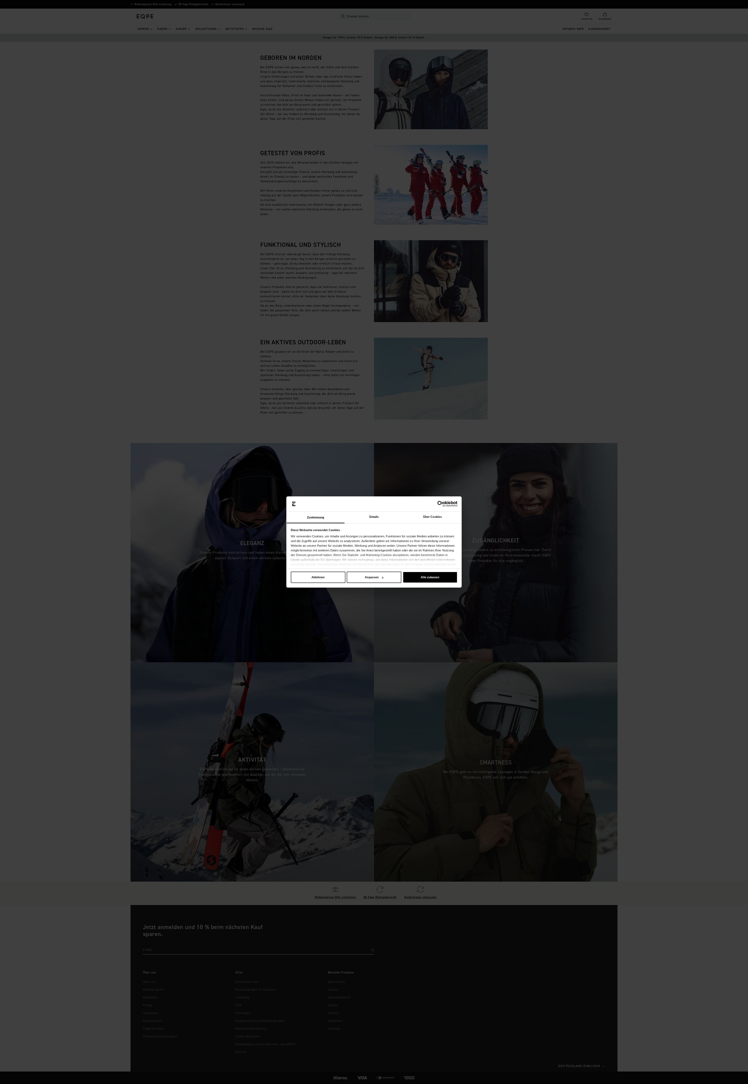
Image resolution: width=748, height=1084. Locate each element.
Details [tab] (374, 516)
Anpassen (372, 577)
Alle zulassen (430, 577)
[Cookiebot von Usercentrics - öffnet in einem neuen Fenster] (440, 504)
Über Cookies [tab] (432, 516)
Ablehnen (318, 577)
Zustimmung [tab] (315, 517)
